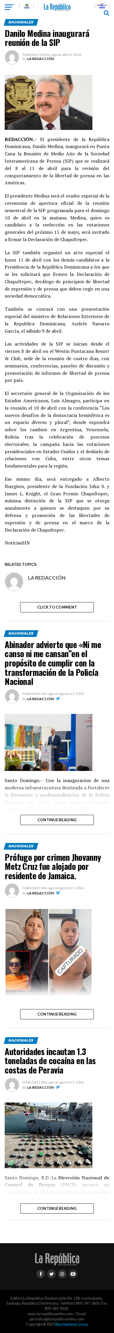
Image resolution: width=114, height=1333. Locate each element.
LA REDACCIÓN (40, 58)
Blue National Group (71, 1324)
